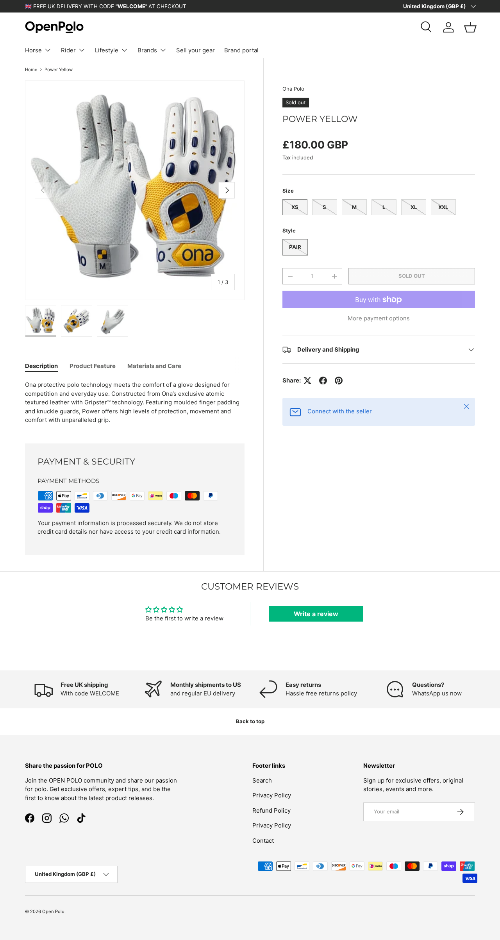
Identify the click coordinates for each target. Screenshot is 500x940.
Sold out (411, 276)
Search (262, 780)
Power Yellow (59, 69)
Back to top (250, 721)
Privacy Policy (271, 795)
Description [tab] (41, 366)
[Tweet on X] (307, 380)
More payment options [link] (379, 318)
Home (31, 69)
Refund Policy (271, 810)
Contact (263, 840)
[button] (470, 27)
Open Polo (53, 911)
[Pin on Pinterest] (338, 380)
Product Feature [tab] (93, 366)
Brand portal (241, 50)
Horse (33, 50)
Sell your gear (195, 50)
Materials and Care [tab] (154, 366)
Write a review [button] (316, 614)
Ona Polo (293, 89)
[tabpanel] (135, 403)
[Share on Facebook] (323, 380)
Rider (68, 50)
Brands (147, 50)
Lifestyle (106, 50)
